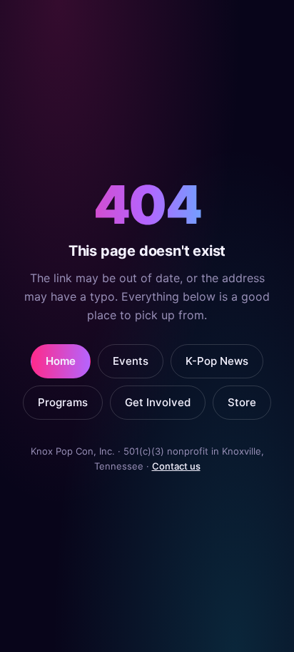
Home (61, 361)
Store (242, 402)
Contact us (176, 466)
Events (130, 361)
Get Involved (158, 402)
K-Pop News (217, 361)
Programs (63, 402)
